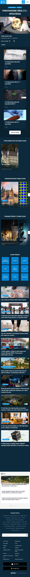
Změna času (14, 517)
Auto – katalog (6, 522)
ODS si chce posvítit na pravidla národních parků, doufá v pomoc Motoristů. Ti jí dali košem (14, 485)
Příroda (24, 260)
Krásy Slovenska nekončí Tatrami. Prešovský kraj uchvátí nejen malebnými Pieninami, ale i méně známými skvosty (15, 390)
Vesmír (24, 268)
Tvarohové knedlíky (10, 528)
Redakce (16, 555)
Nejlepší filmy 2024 (14, 515)
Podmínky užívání (6, 549)
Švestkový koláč (15, 530)
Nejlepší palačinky (20, 528)
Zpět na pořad (15, 132)
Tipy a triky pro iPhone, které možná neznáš (13, 300)
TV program (7, 517)
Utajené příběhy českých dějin (9, 240)
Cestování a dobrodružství (5, 260)
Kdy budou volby (10, 520)
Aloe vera (25, 524)
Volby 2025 (24, 522)
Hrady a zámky (5, 203)
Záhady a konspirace (5, 277)
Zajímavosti (24, 277)
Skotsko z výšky (6, 164)
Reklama (5, 545)
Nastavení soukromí (19, 559)
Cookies (4, 553)
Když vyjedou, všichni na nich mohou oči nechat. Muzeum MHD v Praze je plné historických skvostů (13, 353)
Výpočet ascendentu (21, 526)
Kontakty (16, 547)
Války (5, 268)
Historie (15, 260)
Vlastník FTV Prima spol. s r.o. (8, 556)
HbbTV (4, 547)
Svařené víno (6, 524)
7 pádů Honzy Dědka (16, 522)
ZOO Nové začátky (19, 520)
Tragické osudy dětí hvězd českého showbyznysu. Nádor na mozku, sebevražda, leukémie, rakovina (15, 499)
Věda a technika (15, 269)
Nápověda (17, 553)
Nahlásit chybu (6, 559)
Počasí (23, 517)
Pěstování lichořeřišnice (9, 526)
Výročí (15, 277)
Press (16, 543)
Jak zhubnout (6, 515)
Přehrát (4, 162)
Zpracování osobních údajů (19, 550)
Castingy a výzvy (18, 545)
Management (17, 541)
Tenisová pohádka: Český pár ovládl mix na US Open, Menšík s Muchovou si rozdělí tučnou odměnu (13, 492)
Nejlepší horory (23, 515)
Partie (19, 517)
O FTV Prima (5, 541)
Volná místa (5, 543)
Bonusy (3, 44)
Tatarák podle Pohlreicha (16, 524)
